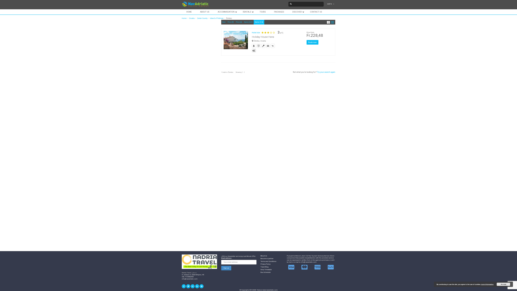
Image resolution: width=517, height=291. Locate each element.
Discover (297, 12)
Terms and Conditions (268, 261)
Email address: (226, 258)
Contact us (316, 12)
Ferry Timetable (266, 270)
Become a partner (267, 258)
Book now (312, 42)
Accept (503, 284)
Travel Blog (264, 267)
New (224, 22)
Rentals (247, 12)
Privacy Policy (265, 264)
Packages (279, 12)
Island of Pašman (216, 18)
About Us (264, 256)
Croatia (192, 18)
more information (487, 284)
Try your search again (326, 72)
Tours (263, 12)
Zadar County (202, 18)
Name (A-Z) (248, 22)
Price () (231, 22)
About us (204, 12)
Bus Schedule (266, 272)
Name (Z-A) (259, 22)
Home (189, 12)
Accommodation (226, 12)
